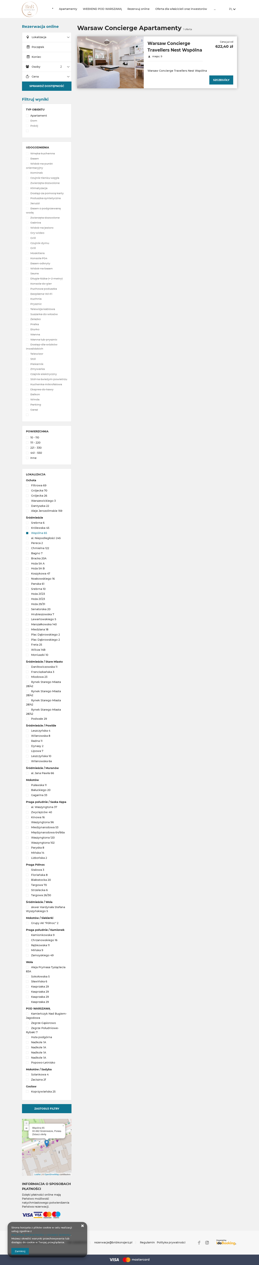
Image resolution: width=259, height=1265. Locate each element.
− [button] (26, 1128)
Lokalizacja (39, 37)
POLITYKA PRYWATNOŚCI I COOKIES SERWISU (41, 1234)
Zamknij (20, 1251)
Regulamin (147, 1242)
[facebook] (199, 1242)
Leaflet (37, 1174)
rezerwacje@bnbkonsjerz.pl (113, 1242)
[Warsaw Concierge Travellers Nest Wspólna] (110, 62)
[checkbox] (46, 116)
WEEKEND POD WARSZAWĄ (102, 9)
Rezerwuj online (138, 9)
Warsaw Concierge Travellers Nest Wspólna (175, 47)
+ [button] (26, 1123)
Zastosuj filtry (46, 1108)
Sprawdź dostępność (46, 86)
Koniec (36, 57)
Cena (35, 76)
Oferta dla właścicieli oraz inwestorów (181, 9)
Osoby (36, 66)
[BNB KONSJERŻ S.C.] (34, 9)
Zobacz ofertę (39, 1134)
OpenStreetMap (51, 1174)
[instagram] (207, 1242)
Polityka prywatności (171, 1242)
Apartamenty (68, 9)
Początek (38, 47)
